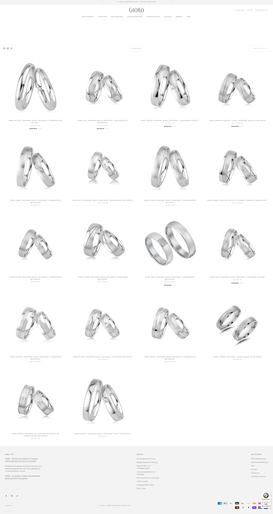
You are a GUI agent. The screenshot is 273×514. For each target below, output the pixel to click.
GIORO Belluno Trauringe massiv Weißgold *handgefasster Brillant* (35, 122)
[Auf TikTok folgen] (17, 496)
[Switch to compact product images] (11, 48)
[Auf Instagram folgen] (12, 496)
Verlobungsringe (134, 17)
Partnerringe (117, 17)
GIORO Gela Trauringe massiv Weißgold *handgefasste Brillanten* (102, 200)
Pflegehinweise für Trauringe (147, 462)
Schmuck (168, 17)
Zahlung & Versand (258, 476)
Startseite (8, 23)
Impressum (255, 473)
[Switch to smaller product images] (8, 48)
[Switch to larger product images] (4, 48)
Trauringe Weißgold (28, 23)
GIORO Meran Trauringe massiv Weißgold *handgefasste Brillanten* (170, 358)
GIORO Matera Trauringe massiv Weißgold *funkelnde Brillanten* (103, 357)
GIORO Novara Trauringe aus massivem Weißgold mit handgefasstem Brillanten (36, 435)
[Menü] (269, 493)
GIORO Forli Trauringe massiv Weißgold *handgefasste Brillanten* (170, 278)
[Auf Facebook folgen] (6, 496)
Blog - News (141, 488)
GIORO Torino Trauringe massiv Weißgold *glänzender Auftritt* (170, 120)
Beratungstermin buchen (146, 459)
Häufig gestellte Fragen (145, 485)
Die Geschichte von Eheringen (148, 478)
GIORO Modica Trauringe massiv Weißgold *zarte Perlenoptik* (103, 434)
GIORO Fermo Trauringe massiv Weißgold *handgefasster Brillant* (170, 201)
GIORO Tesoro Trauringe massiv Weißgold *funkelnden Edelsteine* (103, 278)
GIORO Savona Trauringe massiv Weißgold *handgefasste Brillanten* (35, 278)
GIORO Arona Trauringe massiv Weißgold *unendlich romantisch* (237, 200)
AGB (252, 466)
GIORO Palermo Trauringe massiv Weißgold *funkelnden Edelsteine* (35, 358)
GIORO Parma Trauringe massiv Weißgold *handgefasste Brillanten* (35, 201)
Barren (179, 17)
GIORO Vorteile (142, 481)
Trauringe (102, 17)
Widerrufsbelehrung (258, 459)
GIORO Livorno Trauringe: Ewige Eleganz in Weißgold (237, 357)
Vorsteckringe (153, 17)
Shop (16, 23)
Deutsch (8, 505)
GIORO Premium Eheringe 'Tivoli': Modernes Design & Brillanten (237, 120)
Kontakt (254, 469)
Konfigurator (88, 17)
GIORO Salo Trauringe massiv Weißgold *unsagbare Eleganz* (237, 277)
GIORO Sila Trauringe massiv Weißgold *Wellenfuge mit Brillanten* (103, 122)
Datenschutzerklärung (259, 462)
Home (189, 17)
